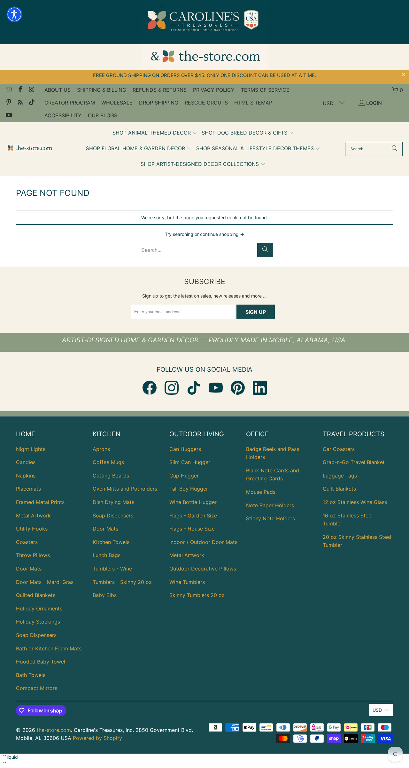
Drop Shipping (158, 102)
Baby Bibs (105, 595)
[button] (154, 133)
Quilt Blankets (339, 488)
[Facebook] (150, 388)
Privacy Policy (214, 90)
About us (57, 90)
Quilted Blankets (35, 595)
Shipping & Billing (101, 90)
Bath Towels (30, 675)
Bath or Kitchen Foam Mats (48, 648)
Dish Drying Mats (113, 502)
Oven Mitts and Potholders (125, 488)
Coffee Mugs (108, 462)
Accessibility (62, 115)
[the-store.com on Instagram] (31, 90)
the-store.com (54, 730)
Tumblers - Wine (112, 568)
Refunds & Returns (160, 90)
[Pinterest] (238, 388)
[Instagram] (172, 388)
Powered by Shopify (97, 738)
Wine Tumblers (187, 582)
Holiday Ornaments (39, 608)
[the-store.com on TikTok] (31, 103)
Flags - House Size (192, 528)
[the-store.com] (29, 149)
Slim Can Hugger (189, 462)
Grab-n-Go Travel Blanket (354, 462)
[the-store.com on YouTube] (8, 115)
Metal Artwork (33, 515)
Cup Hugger (184, 475)
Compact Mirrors (36, 688)
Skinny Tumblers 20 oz (197, 595)
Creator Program (69, 102)
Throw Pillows (33, 555)
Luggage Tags (340, 475)
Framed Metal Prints (40, 502)
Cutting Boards (111, 475)
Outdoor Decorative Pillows (202, 568)
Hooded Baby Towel (40, 661)
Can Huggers (185, 449)
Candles (25, 462)
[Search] (395, 149)
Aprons (101, 449)
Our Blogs (102, 115)
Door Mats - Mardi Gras (44, 582)
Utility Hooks (32, 528)
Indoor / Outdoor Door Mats (203, 542)
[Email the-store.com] (8, 90)
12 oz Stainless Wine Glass (355, 502)
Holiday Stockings (38, 621)
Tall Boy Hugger (188, 488)
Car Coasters (339, 449)
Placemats (28, 488)
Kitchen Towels (111, 542)
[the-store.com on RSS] (19, 103)
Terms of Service (265, 90)
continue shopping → (222, 234)
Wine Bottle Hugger (193, 502)
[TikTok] (194, 388)
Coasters (27, 542)
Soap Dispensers (36, 635)
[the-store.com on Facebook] (19, 90)
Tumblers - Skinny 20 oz (122, 582)
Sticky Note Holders (270, 518)
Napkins (25, 475)
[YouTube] (216, 388)
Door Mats (29, 568)
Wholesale (117, 102)
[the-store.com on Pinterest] (8, 103)
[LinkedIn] (260, 388)
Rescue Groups (206, 102)
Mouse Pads (260, 492)
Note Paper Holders (270, 505)
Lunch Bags (106, 555)
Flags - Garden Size (193, 515)
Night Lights (30, 449)
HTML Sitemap (253, 102)
